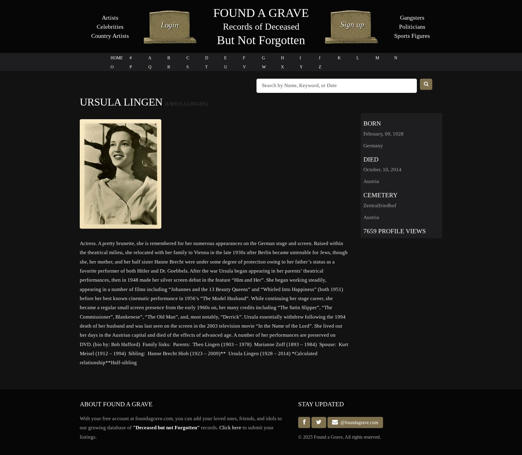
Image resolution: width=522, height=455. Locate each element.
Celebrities (110, 26)
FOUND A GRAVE (261, 13)
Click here (230, 427)
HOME (117, 58)
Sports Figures (412, 35)
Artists (110, 17)
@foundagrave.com (358, 422)
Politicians (412, 26)
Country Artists (110, 35)
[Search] (426, 84)
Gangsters (412, 17)
